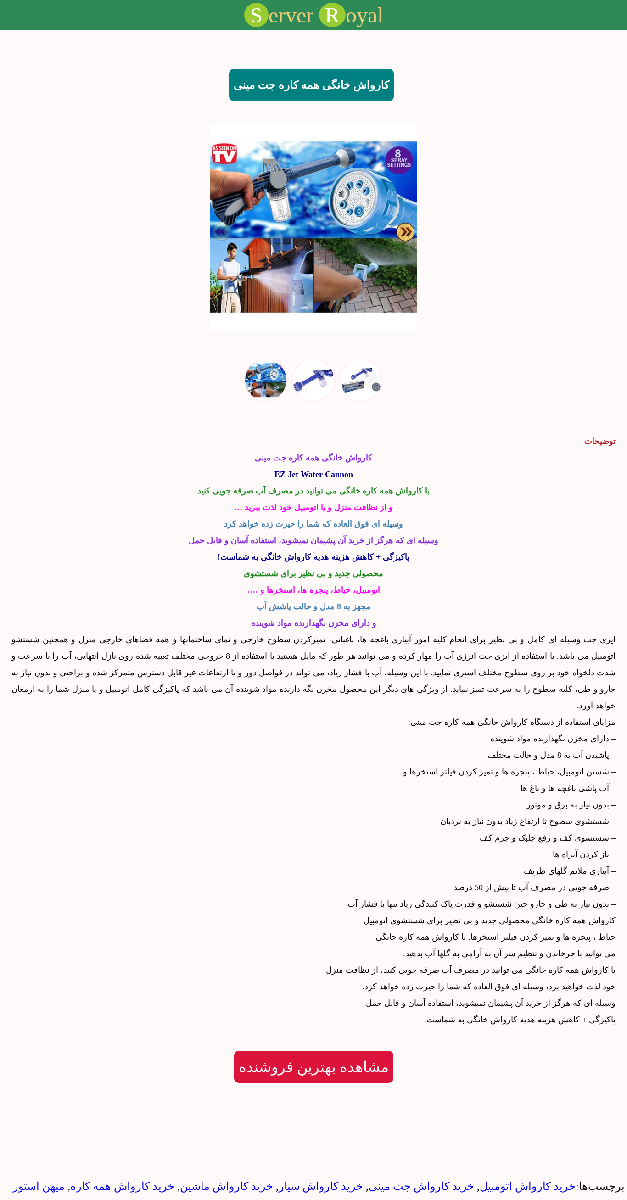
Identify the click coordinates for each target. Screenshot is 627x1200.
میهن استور (39, 1186)
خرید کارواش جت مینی (421, 1186)
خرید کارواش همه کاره (122, 1186)
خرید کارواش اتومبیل (528, 1186)
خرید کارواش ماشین (226, 1186)
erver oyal (316, 15)
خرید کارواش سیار (321, 1186)
